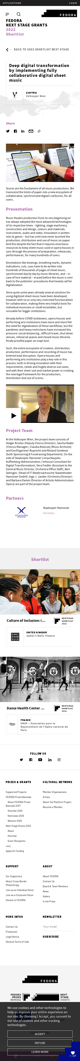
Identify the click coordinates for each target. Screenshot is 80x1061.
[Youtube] (40, 759)
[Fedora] (59, 13)
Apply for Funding (15, 851)
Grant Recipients (16, 841)
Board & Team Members (55, 886)
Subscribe (51, 937)
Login (72, 3)
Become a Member (53, 807)
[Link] (39, 131)
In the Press (49, 901)
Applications (12, 3)
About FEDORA (50, 876)
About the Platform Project (57, 802)
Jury (8, 846)
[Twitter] (8, 131)
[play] (13, 415)
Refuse (40, 1042)
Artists (46, 797)
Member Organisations (54, 792)
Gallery (46, 896)
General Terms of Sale (17, 942)
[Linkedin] (22, 131)
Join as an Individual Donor (20, 890)
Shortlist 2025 (15, 811)
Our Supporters (14, 876)
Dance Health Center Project (26, 708)
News (46, 891)
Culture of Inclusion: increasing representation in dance (26, 620)
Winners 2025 (15, 821)
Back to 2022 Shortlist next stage (41, 49)
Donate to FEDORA (15, 900)
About (11, 831)
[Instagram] (59, 759)
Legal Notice (12, 937)
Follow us (38, 754)
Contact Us (49, 881)
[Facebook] (15, 131)
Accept (40, 1034)
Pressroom (11, 932)
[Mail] (31, 131)
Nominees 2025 (16, 816)
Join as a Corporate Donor (19, 895)
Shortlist (12, 836)
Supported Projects (16, 792)
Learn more (40, 1051)
